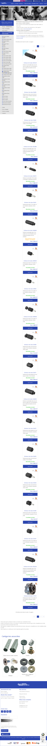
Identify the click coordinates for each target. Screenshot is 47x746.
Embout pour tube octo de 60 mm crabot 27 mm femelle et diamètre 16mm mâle (30, 348)
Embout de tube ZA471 (30, 372)
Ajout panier (30, 75)
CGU (4, 737)
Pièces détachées (27, 3)
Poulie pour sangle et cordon (27, 675)
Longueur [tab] (4, 113)
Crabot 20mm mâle (7, 68)
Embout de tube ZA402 (30, 120)
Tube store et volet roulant (10, 655)
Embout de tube (25, 18)
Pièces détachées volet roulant (15, 18)
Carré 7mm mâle (6, 62)
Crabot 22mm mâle (7, 70)
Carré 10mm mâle (7, 51)
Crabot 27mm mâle (7, 74)
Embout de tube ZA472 (30, 428)
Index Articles (13, 737)
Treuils (27, 655)
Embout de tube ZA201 (30, 202)
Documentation (35, 3)
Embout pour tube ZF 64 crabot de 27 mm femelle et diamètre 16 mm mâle (30, 514)
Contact (41, 3)
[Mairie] (16, 743)
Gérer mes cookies (30, 737)
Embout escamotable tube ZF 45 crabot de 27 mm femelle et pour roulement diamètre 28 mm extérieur (29, 151)
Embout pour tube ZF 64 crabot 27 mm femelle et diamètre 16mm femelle (30, 599)
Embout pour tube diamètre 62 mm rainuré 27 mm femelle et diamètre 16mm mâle (30, 432)
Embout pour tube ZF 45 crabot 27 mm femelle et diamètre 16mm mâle (30, 206)
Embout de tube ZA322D (30, 566)
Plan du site (22, 696)
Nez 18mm (5, 99)
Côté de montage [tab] (5, 111)
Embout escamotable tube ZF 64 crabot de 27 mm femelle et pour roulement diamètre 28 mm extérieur (29, 570)
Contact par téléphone (20, 36)
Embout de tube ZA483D (30, 399)
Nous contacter (4, 693)
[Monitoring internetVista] (9, 743)
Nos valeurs (22, 703)
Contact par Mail (19, 38)
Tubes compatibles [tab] (6, 28)
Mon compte (4, 691)
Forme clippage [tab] (5, 109)
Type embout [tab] (4, 30)
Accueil (12, 3)
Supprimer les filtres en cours (7, 23)
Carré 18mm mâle (7, 59)
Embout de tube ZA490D (30, 230)
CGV (2, 737)
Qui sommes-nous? (23, 701)
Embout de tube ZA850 (30, 288)
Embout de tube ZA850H (30, 261)
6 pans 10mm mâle (7, 39)
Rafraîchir (5, 730)
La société (16, 3)
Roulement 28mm (7, 102)
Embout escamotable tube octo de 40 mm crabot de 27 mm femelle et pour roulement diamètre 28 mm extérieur (30, 67)
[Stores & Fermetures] (22, 743)
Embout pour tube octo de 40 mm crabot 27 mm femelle (30, 123)
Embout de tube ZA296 (30, 510)
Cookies (24, 737)
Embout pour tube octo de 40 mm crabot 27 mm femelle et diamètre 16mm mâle (30, 96)
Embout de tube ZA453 (30, 456)
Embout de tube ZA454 (30, 483)
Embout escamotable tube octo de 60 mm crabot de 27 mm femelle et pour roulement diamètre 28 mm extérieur (30, 403)
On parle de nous (23, 707)
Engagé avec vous (23, 705)
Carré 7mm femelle (7, 60)
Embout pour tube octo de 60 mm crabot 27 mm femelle (30, 459)
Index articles (22, 697)
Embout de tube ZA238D (30, 146)
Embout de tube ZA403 (30, 92)
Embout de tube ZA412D (30, 63)
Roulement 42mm (7, 104)
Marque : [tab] (7, 26)
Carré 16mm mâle (7, 57)
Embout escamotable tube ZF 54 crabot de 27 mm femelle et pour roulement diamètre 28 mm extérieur (29, 234)
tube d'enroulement (28, 28)
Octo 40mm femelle (7, 101)
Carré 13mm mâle (7, 55)
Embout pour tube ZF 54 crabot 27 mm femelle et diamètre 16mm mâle (30, 264)
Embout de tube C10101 (30, 596)
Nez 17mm (5, 97)
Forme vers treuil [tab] (7, 33)
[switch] (43, 741)
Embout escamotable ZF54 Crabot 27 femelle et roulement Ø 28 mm (30, 178)
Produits (21, 3)
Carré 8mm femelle (7, 63)
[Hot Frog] (36, 743)
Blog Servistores (23, 694)
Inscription (6, 734)
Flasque (10, 675)
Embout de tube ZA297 (30, 538)
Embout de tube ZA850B (30, 316)
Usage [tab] (3, 107)
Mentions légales (19, 737)
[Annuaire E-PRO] (28, 743)
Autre (4, 46)
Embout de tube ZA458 (30, 344)
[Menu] (45, 733)
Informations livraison (24, 691)
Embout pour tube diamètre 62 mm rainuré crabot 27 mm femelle (30, 375)
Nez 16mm (5, 96)
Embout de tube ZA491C (30, 176)
